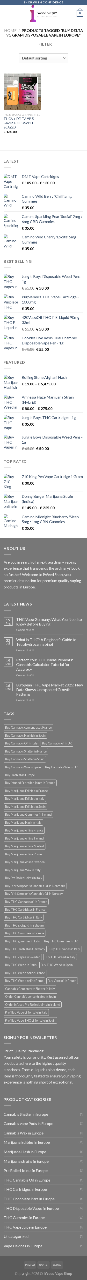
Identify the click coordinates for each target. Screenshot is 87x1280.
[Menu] (6, 13)
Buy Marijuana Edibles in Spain (25, 807)
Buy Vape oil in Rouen (62, 981)
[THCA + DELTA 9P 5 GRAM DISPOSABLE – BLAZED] (22, 91)
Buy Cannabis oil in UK (57, 743)
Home (10, 30)
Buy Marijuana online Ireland (24, 838)
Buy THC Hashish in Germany (25, 949)
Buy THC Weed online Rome (24, 981)
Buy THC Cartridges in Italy (23, 917)
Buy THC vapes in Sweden (22, 957)
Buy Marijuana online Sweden (25, 862)
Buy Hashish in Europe (20, 775)
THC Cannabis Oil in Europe (27, 1180)
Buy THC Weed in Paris (20, 965)
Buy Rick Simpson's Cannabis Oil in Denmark (35, 886)
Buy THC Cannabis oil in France (26, 902)
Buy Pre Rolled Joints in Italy (23, 878)
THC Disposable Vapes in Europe (31, 1208)
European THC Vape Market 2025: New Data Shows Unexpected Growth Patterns (49, 689)
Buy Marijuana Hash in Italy (23, 822)
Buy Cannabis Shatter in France (26, 751)
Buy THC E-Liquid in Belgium (24, 925)
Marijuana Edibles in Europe (27, 1142)
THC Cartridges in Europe (25, 1189)
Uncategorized (16, 1236)
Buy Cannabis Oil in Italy (21, 743)
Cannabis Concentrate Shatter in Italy (30, 989)
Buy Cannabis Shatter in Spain (24, 759)
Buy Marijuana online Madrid (24, 846)
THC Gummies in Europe (24, 1217)
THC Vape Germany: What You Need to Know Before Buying (49, 621)
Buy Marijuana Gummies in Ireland (28, 814)
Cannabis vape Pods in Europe (28, 1123)
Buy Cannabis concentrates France (28, 727)
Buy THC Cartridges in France (25, 909)
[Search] (71, 13)
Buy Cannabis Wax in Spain (23, 767)
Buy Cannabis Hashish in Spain (25, 735)
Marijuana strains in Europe (26, 1161)
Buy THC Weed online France (25, 973)
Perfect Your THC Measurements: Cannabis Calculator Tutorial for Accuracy (44, 664)
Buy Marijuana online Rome (23, 854)
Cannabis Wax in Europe (24, 1133)
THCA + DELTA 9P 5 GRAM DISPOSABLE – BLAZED (20, 123)
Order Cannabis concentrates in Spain (30, 996)
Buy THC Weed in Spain (57, 965)
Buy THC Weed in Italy (60, 957)
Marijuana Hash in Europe (25, 1151)
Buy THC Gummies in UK (61, 941)
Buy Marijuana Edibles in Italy (24, 799)
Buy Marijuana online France (24, 830)
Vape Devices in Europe (23, 1245)
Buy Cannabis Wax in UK (61, 767)
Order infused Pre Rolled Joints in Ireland (32, 1004)
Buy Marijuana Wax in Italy (23, 870)
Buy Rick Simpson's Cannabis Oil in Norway (34, 894)
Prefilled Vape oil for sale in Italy (26, 1012)
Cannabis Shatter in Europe (26, 1114)
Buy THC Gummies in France (24, 933)
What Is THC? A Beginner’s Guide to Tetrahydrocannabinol (46, 641)
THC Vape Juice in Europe (25, 1227)
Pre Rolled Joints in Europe (26, 1170)
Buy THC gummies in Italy (22, 941)
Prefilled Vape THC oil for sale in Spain (30, 1020)
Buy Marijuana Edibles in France (26, 791)
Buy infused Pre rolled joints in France (30, 783)
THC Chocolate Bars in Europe (29, 1198)
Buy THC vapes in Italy (65, 949)
